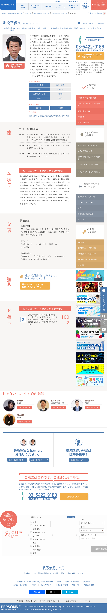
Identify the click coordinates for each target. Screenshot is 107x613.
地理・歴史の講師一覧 (59, 13)
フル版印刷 (100, 23)
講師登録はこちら (77, 460)
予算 (83, 519)
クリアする (71, 517)
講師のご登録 (89, 585)
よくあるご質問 (71, 1)
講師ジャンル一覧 (72, 581)
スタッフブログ (36, 460)
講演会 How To (31, 601)
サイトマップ (85, 601)
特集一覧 (75, 585)
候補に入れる (23, 407)
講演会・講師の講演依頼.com (12, 13)
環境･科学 (37, 550)
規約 (59, 581)
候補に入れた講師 (20, 585)
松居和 (20, 400)
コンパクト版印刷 (87, 23)
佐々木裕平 (55, 400)
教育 (39, 89)
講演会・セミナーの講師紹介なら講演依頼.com (35, 581)
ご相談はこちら (73, 496)
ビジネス (36, 536)
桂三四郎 (21, 414)
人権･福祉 (37, 546)
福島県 (60, 108)
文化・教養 (39, 85)
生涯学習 (60, 89)
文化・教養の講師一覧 (41, 13)
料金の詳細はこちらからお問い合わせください (32, 285)
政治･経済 (37, 529)
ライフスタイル (39, 525)
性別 (83, 527)
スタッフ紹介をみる (16, 460)
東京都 (38, 108)
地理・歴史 (60, 85)
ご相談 (34, 585)
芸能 (34, 553)
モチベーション (39, 532)
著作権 (42, 601)
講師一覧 (28, 13)
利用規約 (57, 1)
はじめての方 (46, 585)
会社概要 (20, 601)
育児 (60, 98)
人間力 (60, 94)
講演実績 (86, 581)
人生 (34, 522)
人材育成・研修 (39, 94)
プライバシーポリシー (55, 601)
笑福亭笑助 (89, 400)
